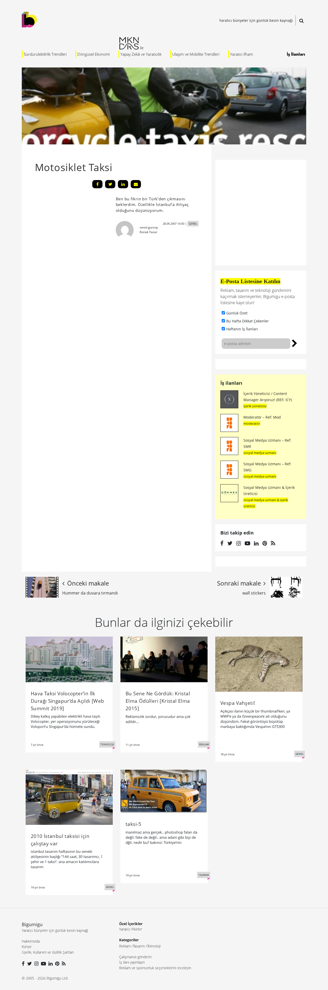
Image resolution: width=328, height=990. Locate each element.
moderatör (251, 423)
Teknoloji (154, 946)
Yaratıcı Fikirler (130, 929)
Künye (27, 946)
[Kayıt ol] (294, 343)
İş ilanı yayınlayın (132, 962)
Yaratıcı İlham (241, 54)
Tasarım (139, 946)
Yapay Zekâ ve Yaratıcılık (140, 54)
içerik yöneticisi (254, 406)
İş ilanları (231, 383)
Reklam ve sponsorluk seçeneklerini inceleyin (155, 967)
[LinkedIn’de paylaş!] (123, 184)
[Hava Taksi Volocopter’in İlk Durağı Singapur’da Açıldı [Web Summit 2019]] (69, 659)
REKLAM (204, 744)
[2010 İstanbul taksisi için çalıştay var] (69, 797)
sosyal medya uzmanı (259, 452)
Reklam (125, 946)
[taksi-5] (164, 791)
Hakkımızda (31, 941)
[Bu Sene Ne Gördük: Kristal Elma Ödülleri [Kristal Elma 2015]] (164, 659)
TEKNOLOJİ (107, 744)
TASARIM (203, 875)
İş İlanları (296, 54)
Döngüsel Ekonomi (93, 54)
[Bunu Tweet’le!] (110, 184)
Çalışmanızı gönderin (135, 956)
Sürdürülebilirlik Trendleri (45, 54)
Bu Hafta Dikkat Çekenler (247, 321)
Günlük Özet (237, 313)
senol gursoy (149, 227)
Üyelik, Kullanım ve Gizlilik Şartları (48, 952)
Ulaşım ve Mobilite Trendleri (195, 54)
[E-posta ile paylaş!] (136, 184)
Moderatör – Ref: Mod (262, 417)
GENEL (193, 223)
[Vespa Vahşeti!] (258, 664)
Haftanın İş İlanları (242, 328)
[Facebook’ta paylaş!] (97, 184)
